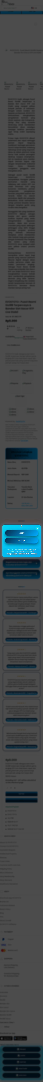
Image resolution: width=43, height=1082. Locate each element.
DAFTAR (21, 540)
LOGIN (21, 533)
